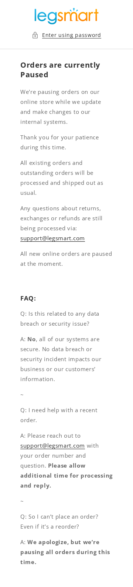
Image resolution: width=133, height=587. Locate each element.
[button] (66, 35)
